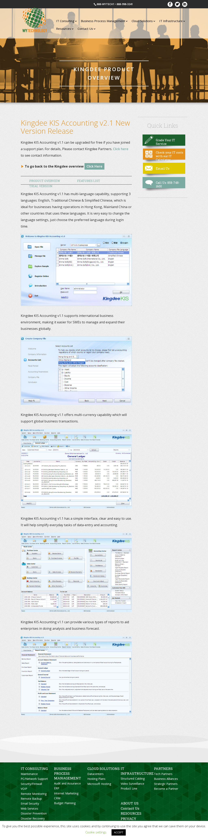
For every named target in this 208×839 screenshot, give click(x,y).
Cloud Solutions (142, 21)
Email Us (162, 168)
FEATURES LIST (88, 181)
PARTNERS (163, 768)
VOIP (24, 789)
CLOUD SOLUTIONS (103, 768)
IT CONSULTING (34, 768)
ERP (56, 788)
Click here (120, 149)
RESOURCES (131, 813)
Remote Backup (31, 799)
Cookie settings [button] (95, 832)
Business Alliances (166, 779)
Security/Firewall (31, 784)
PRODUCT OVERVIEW (44, 181)
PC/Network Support (34, 779)
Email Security (30, 803)
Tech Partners (163, 774)
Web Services (29, 808)
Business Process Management (103, 21)
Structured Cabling (133, 778)
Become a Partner (166, 789)
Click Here (94, 166)
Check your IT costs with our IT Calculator (169, 156)
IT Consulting (65, 21)
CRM (57, 798)
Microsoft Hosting (99, 784)
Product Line (129, 788)
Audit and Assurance (67, 783)
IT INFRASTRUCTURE (137, 771)
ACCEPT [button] (118, 832)
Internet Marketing (66, 793)
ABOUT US (130, 803)
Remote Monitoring (34, 794)
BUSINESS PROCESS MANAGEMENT (67, 773)
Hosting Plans (96, 779)
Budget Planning (65, 803)
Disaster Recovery (33, 818)
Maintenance (29, 774)
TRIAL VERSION (40, 186)
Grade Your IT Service (165, 142)
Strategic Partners (166, 784)
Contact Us (85, 29)
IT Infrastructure (171, 21)
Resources (63, 29)
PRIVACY (128, 818)
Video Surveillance (132, 784)
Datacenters (95, 774)
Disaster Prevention (34, 813)
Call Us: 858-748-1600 (168, 184)
